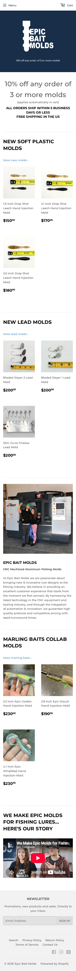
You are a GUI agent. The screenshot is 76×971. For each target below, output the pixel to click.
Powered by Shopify (55, 963)
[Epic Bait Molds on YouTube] (68, 952)
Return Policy (54, 940)
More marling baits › (17, 657)
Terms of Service (26, 944)
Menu (12, 5)
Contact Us (50, 944)
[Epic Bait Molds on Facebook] (54, 952)
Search (13, 940)
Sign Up (64, 920)
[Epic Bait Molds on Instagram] (61, 952)
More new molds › (15, 160)
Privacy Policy (31, 940)
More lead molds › (15, 334)
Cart (69, 5)
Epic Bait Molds (26, 963)
